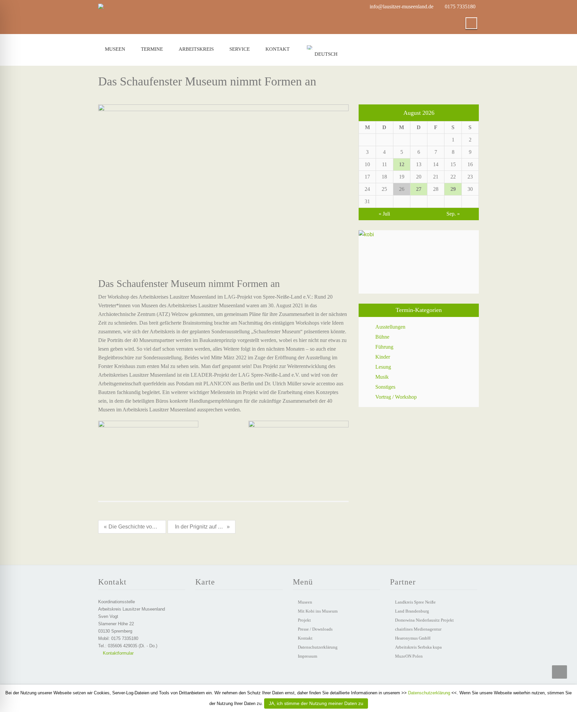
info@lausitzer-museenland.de (401, 6)
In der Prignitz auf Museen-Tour (201, 526)
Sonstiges (385, 387)
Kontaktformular (118, 653)
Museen (115, 49)
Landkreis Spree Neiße (415, 602)
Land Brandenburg (412, 611)
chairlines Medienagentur (418, 629)
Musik (382, 377)
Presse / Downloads (315, 629)
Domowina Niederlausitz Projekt (424, 620)
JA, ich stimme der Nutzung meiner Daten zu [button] (316, 703)
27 (418, 189)
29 (453, 189)
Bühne (382, 337)
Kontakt (277, 49)
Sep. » (453, 214)
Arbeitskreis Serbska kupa (418, 647)
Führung (384, 347)
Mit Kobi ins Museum (318, 611)
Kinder (382, 357)
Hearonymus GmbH (412, 638)
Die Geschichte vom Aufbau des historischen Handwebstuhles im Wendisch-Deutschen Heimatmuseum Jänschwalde (134, 526)
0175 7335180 (460, 6)
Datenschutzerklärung (318, 647)
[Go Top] (559, 672)
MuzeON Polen (409, 656)
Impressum (307, 656)
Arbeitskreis (196, 49)
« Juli (384, 214)
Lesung (383, 367)
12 (401, 164)
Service (239, 49)
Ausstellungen (390, 327)
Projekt (304, 620)
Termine (152, 49)
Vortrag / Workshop (396, 397)
